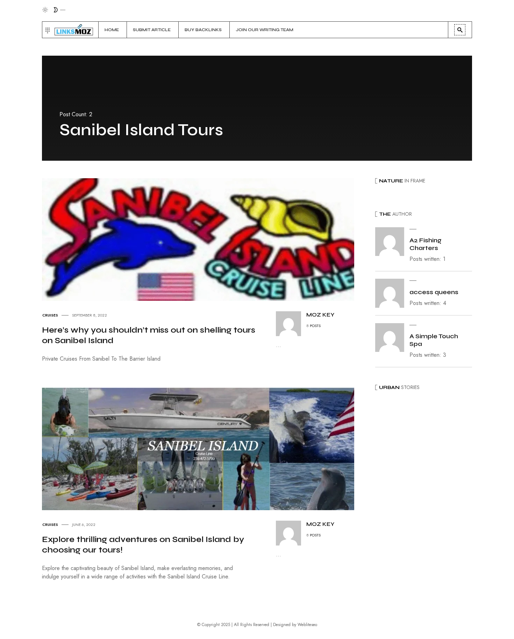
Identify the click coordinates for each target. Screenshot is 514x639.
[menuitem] (113, 30)
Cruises (50, 315)
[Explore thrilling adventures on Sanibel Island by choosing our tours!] (204, 448)
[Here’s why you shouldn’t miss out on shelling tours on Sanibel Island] (204, 239)
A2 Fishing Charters (425, 244)
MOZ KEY (320, 314)
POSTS (315, 325)
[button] (46, 29)
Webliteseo (307, 624)
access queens (433, 292)
